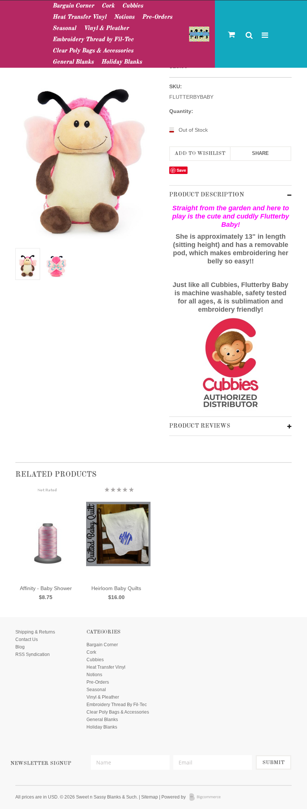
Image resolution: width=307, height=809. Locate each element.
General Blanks (73, 62)
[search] (249, 36)
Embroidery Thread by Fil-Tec (92, 40)
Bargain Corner (73, 6)
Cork (108, 6)
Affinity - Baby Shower (46, 588)
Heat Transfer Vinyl (79, 17)
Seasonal (64, 28)
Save (181, 170)
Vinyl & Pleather (106, 28)
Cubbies (132, 6)
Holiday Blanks (121, 62)
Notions (124, 17)
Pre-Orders (157, 17)
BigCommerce (207, 797)
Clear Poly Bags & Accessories (92, 51)
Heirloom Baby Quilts (116, 588)
